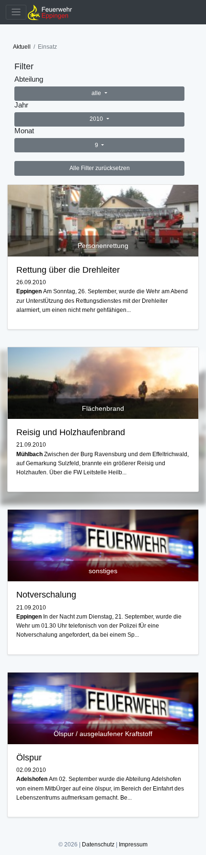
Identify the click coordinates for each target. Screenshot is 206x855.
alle (97, 93)
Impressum (133, 844)
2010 (97, 119)
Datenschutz (98, 844)
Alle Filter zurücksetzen (99, 168)
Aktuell (22, 46)
